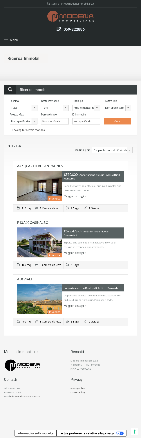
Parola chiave (49, 114)
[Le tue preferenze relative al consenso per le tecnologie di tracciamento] (134, 431)
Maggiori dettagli (74, 196)
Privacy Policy (77, 388)
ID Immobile (79, 114)
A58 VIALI (24, 279)
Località (14, 100)
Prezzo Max (17, 114)
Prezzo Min (110, 100)
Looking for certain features (28, 130)
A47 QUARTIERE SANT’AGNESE (41, 166)
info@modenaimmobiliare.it (77, 3)
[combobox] (23, 108)
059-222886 (74, 29)
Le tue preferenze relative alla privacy (86, 433)
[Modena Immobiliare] (70, 16)
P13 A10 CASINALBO (32, 222)
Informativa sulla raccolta (35, 433)
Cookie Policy (77, 392)
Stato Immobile (50, 100)
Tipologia (77, 100)
